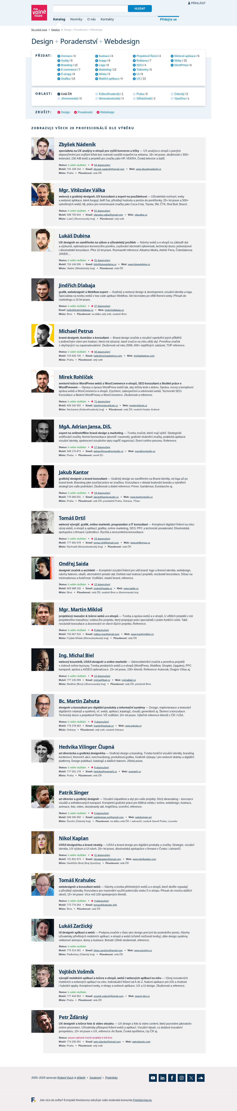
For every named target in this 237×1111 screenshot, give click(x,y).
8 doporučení (101, 630)
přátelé (81, 1077)
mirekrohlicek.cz (138, 405)
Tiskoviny (142, 69)
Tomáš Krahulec (77, 880)
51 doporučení (102, 210)
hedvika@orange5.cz (105, 771)
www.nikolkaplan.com (144, 859)
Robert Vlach (65, 1077)
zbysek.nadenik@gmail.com (109, 169)
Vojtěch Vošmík (76, 971)
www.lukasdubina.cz (139, 264)
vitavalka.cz (141, 214)
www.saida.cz (131, 588)
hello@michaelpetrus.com (108, 355)
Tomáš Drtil (72, 517)
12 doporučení (102, 584)
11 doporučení (102, 855)
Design (65, 112)
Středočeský (144, 98)
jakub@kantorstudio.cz (106, 497)
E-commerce (69, 69)
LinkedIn (162, 1078)
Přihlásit (198, 3)
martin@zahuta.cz (104, 725)
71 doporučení (102, 401)
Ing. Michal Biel (76, 655)
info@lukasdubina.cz (105, 264)
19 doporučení (102, 493)
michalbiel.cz (129, 680)
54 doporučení (102, 165)
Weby (177, 60)
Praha (140, 93)
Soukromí (95, 1077)
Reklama (142, 60)
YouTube (153, 1078)
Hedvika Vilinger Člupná (86, 746)
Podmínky (111, 1077)
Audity (65, 60)
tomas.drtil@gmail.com (106, 542)
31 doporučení (102, 260)
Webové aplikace (185, 56)
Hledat (139, 8)
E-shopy (66, 74)
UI (138, 74)
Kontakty (107, 19)
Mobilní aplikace (109, 78)
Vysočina (180, 98)
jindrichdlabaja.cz (114, 310)
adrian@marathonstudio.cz (108, 451)
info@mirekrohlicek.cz (106, 405)
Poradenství (85, 112)
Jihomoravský (69, 98)
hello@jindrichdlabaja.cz (80, 310)
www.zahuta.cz (133, 725)
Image (103, 60)
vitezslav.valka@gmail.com (108, 214)
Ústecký (179, 93)
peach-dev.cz (142, 996)
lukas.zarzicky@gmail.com (108, 950)
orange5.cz (135, 771)
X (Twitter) (191, 1078)
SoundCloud (201, 1078)
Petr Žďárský (73, 1017)
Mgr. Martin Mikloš (80, 609)
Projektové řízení (147, 56)
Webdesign (107, 112)
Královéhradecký (109, 93)
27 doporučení (102, 306)
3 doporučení (101, 721)
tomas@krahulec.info (105, 904)
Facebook (172, 1078)
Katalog (59, 19)
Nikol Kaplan (73, 838)
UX (139, 78)
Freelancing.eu (35, 1099)
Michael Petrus (76, 331)
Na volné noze (39, 29)
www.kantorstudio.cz (141, 497)
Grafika (65, 78)
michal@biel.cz (102, 680)
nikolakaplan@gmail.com (107, 859)
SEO (139, 65)
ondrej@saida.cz (103, 588)
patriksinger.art (143, 817)
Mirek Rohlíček (76, 376)
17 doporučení (102, 447)
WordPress (181, 65)
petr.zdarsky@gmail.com (107, 1041)
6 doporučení (101, 813)
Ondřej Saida (73, 563)
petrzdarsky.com (141, 1041)
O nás (91, 19)
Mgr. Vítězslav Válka (82, 190)
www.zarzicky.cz (143, 950)
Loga (102, 65)
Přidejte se (168, 19)
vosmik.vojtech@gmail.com (109, 996)
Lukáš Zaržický (75, 925)
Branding (66, 65)
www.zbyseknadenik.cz (148, 169)
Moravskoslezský (109, 98)
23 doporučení (102, 538)
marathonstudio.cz (145, 451)
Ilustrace (104, 56)
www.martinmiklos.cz (142, 634)
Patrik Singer (74, 792)
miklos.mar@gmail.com (106, 634)
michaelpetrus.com (144, 355)
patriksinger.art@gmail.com (109, 817)
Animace (66, 56)
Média (103, 74)
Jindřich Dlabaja (77, 285)
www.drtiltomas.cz (140, 542)
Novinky (76, 19)
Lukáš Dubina (74, 235)
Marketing (105, 69)
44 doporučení (102, 351)
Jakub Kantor (74, 472)
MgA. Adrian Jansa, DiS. (85, 426)
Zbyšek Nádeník (77, 144)
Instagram (181, 1078)
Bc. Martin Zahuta (79, 701)
